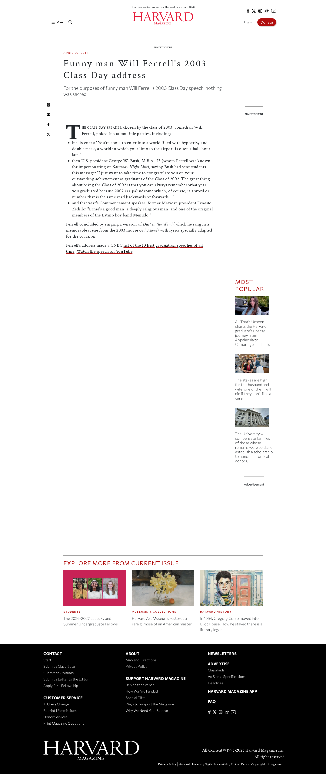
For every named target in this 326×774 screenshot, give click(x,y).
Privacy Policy (136, 666)
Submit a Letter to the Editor (66, 679)
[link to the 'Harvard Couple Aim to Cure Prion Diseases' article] (254, 365)
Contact (52, 653)
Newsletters (222, 653)
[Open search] (70, 22)
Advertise (219, 663)
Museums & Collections (154, 611)
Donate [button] (267, 22)
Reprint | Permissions (60, 710)
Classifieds (216, 670)
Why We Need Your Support (148, 710)
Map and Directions (141, 660)
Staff (47, 660)
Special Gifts (135, 698)
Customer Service (63, 697)
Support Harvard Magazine (156, 678)
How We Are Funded (142, 691)
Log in (248, 22)
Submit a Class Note (59, 666)
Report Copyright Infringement (262, 764)
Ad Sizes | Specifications (227, 676)
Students (72, 611)
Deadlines (215, 683)
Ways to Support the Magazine (150, 704)
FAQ (212, 701)
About (132, 653)
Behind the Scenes (140, 685)
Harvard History (215, 611)
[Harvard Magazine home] (163, 18)
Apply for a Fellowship (60, 685)
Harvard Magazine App (232, 691)
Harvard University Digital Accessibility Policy (209, 764)
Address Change (56, 704)
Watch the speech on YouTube (105, 251)
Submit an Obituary (58, 673)
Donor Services (55, 717)
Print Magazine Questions (63, 723)
